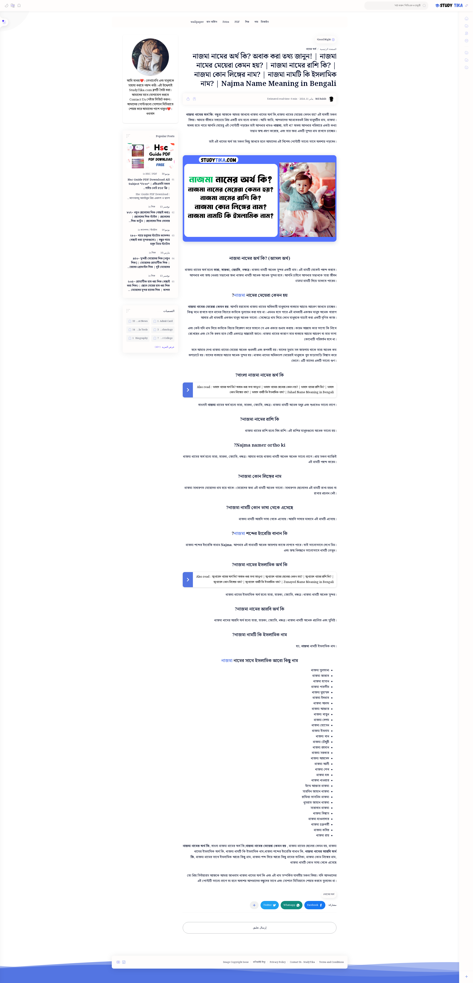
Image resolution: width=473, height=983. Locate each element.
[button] (13, 5)
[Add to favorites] (194, 99)
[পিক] (247, 21)
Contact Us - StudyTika (302, 962)
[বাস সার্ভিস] (212, 21)
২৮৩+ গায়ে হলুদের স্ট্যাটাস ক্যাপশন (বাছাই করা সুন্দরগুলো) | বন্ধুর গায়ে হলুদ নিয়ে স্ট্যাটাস (150, 240)
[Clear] (368, 5)
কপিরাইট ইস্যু (259, 962)
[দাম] (256, 21)
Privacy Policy (278, 962)
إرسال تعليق (259, 928)
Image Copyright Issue (236, 962)
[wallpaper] (197, 21)
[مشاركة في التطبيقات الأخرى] (254, 905)
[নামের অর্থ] (328, 894)
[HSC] (149, 174)
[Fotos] (226, 21)
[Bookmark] (19, 5)
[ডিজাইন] (265, 21)
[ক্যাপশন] (145, 230)
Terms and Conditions (331, 962)
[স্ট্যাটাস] (153, 230)
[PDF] (237, 21)
